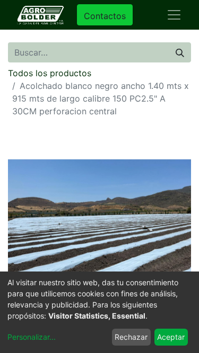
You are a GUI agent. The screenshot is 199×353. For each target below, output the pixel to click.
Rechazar (131, 336)
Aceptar (171, 336)
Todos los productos (49, 73)
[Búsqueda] (180, 52)
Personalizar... (31, 336)
